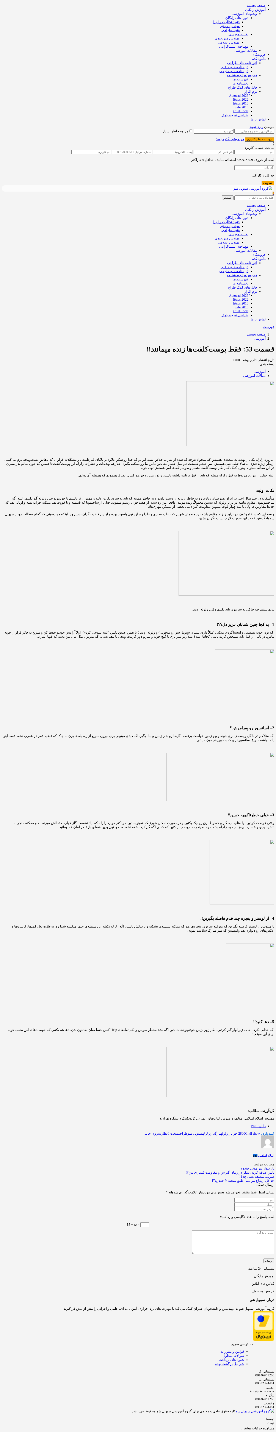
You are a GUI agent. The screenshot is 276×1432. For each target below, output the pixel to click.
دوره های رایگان (236, 18)
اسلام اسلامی (266, 1155)
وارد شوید (256, 127)
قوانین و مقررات (232, 1351)
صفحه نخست (256, 5)
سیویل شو (195, 1133)
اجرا (235, 1133)
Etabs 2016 (240, 103)
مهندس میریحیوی (227, 38)
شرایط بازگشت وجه (229, 1364)
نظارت (164, 1133)
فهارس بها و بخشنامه (242, 75)
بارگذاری (215, 1133)
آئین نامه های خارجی (233, 71)
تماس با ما (258, 119)
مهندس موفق (230, 26)
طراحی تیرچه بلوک (234, 115)
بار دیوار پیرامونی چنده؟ (257, 1168)
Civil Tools (240, 111)
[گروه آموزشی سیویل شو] (253, 188)
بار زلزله (226, 1133)
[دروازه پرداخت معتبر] (263, 1340)
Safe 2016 (241, 107)
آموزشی (260, 338)
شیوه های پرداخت (231, 1360)
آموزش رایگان (255, 9)
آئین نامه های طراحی (242, 63)
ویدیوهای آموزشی (244, 14)
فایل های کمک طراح (242, 87)
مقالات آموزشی (245, 50)
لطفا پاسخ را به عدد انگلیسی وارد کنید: (247, 1217)
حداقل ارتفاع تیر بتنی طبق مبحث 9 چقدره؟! (243, 1180)
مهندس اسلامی (229, 42)
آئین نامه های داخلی (234, 67)
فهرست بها (240, 79)
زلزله (206, 1133)
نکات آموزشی (238, 34)
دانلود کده (259, 59)
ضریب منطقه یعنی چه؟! (256, 1176)
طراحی (183, 1133)
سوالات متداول (233, 1355)
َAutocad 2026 (238, 95)
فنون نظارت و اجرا (226, 22)
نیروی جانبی (151, 1133)
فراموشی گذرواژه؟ (230, 139)
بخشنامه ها (240, 83)
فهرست (268, 327)
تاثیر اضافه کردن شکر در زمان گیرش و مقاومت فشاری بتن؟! (230, 1172)
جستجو (227, 197)
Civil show (252, 1133)
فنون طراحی (230, 30)
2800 (241, 1133)
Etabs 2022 (240, 99)
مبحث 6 (173, 1133)
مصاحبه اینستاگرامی (233, 46)
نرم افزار (250, 91)
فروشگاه (259, 54)
